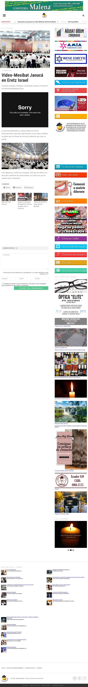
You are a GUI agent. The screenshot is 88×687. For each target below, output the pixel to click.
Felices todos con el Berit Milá (13, 577)
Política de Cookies (45, 685)
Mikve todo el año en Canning (61, 423)
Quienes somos (30, 668)
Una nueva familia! (11, 569)
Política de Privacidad (34, 685)
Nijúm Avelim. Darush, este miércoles (61, 584)
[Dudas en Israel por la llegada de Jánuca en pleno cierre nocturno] (25, 197)
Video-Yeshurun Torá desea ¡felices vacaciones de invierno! (20, 584)
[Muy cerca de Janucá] (9, 197)
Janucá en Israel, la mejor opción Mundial (40, 204)
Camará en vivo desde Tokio (61, 347)
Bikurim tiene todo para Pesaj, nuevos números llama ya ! (67, 377)
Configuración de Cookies (57, 685)
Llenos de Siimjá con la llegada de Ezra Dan (16, 639)
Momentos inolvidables (12, 599)
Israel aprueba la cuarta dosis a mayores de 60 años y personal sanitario (68, 577)
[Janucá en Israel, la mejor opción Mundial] (41, 197)
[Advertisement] (25, 228)
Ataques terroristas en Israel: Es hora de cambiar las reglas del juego (70, 349)
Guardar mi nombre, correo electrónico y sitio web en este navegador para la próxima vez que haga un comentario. (24, 284)
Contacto (39, 668)
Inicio (3, 668)
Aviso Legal (25, 685)
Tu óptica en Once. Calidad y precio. (63, 326)
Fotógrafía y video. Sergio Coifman (62, 513)
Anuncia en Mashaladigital (15, 668)
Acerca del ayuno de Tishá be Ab (14, 632)
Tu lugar (56, 489)
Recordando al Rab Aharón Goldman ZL (61, 569)
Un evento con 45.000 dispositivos (60, 592)
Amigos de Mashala (11, 624)
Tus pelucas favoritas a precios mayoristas (64, 470)
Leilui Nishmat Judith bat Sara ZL (62, 398)
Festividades (7, 28)
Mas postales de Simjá (58, 599)
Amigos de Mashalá (11, 592)
